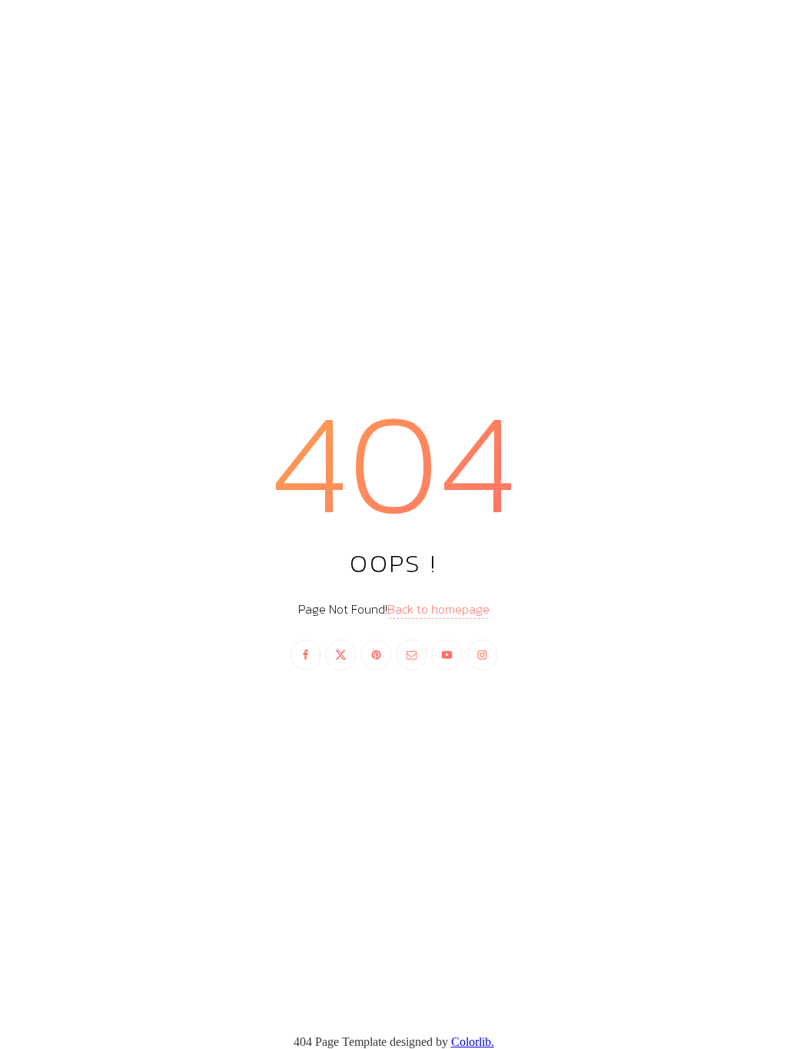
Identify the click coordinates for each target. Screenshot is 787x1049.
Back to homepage (438, 609)
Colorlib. (472, 1041)
